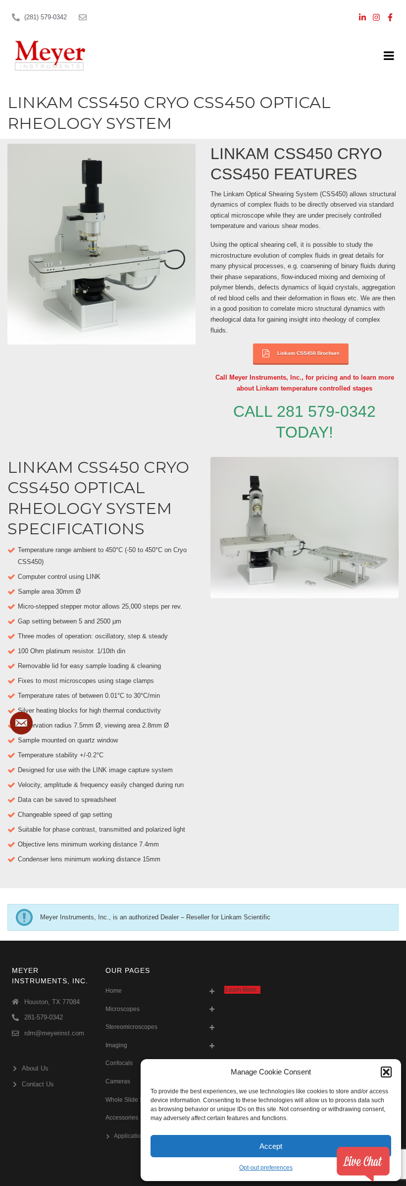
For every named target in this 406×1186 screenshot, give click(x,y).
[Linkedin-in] (362, 17)
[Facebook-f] (390, 17)
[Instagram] (376, 17)
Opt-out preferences (266, 1167)
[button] (386, 1072)
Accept (270, 1146)
